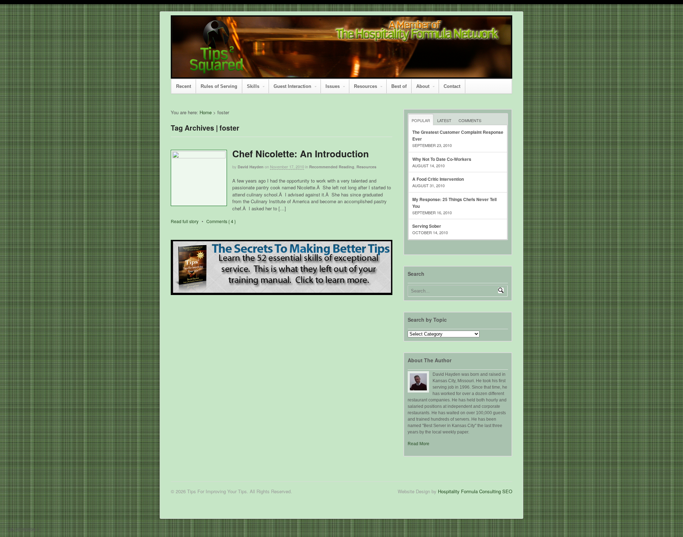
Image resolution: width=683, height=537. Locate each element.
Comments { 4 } (221, 221)
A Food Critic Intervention (438, 179)
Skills (253, 86)
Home (206, 112)
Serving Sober (426, 226)
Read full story (184, 221)
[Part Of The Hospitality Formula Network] (216, 70)
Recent (183, 86)
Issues (332, 86)
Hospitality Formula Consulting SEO (475, 491)
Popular (421, 120)
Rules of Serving (219, 86)
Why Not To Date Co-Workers (441, 159)
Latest (444, 120)
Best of (399, 86)
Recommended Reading (331, 166)
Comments (470, 120)
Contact (452, 86)
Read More (418, 443)
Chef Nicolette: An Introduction (300, 153)
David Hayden (251, 166)
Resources (365, 86)
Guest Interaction (292, 86)
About (422, 86)
